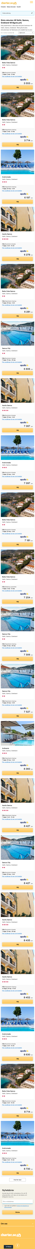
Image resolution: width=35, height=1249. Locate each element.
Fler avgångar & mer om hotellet (12, 76)
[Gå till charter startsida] (9, 2)
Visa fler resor (17, 1179)
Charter (3, 6)
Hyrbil (19, 6)
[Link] (17, 1245)
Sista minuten (11, 6)
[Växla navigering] (31, 2)
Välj (17, 87)
